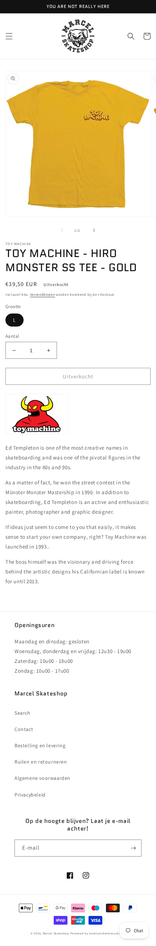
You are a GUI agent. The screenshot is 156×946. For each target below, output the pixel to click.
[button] (9, 36)
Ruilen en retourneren (41, 761)
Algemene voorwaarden (42, 778)
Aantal (12, 336)
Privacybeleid (30, 794)
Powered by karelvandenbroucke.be (98, 933)
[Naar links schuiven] (62, 230)
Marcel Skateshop (56, 933)
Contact (24, 729)
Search (22, 713)
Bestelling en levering (40, 745)
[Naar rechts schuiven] (94, 230)
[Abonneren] (133, 848)
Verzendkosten (42, 294)
